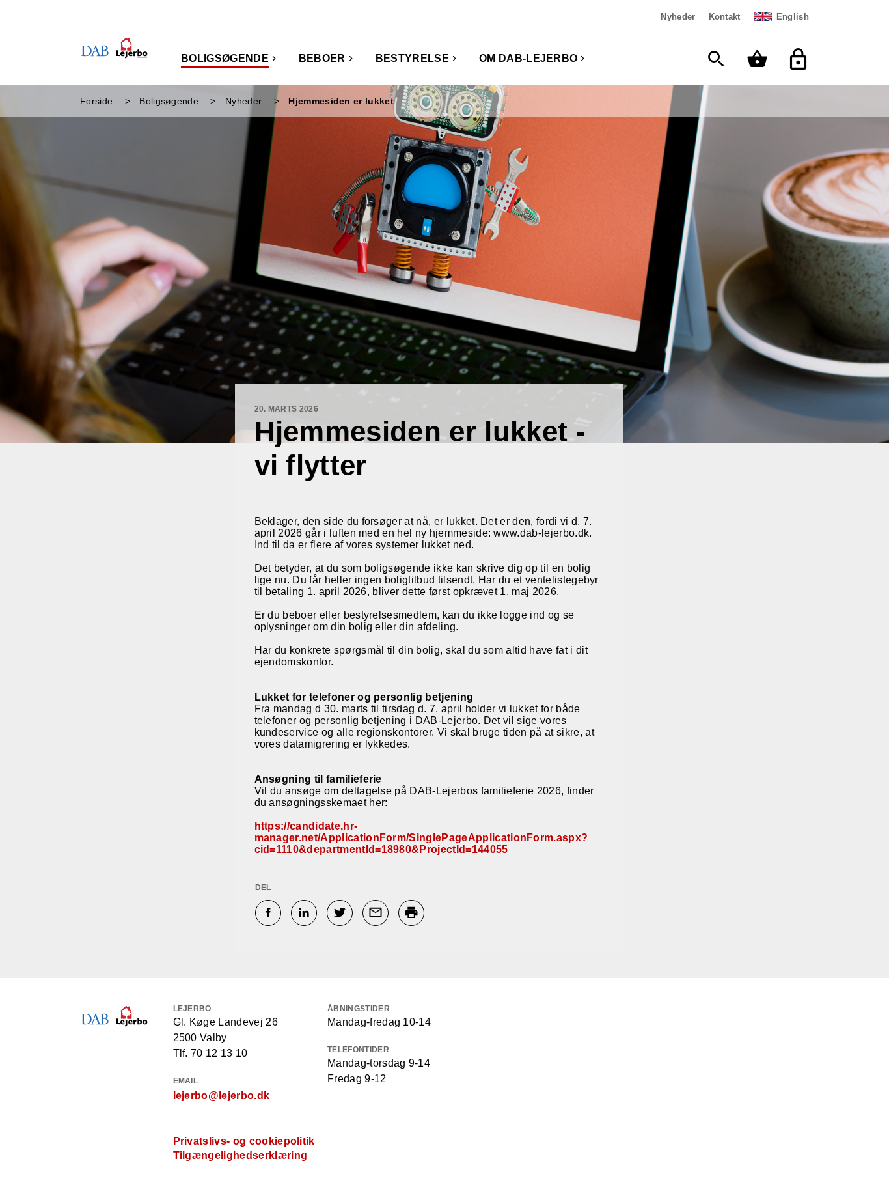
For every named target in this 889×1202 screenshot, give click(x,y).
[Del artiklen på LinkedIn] (305, 913)
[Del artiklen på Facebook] (269, 913)
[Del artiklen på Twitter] (341, 913)
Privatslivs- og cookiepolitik (244, 1141)
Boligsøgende (225, 58)
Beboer (322, 58)
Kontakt (725, 16)
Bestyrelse (412, 58)
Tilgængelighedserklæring (240, 1155)
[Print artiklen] (413, 913)
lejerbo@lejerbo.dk (221, 1095)
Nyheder (678, 16)
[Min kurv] (760, 59)
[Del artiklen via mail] (377, 913)
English (792, 16)
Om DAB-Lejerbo (528, 58)
